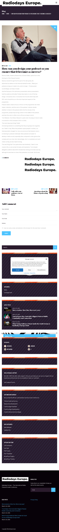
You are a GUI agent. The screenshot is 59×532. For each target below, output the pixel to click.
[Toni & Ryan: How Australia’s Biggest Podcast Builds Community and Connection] (7, 316)
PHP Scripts (7, 451)
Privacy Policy (32, 273)
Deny (29, 270)
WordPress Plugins (9, 456)
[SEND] (53, 490)
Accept (17, 270)
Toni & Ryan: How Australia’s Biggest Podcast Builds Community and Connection (30, 317)
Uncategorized (8, 292)
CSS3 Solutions (8, 445)
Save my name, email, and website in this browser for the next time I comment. (25, 228)
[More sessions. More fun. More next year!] (7, 310)
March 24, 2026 (16, 308)
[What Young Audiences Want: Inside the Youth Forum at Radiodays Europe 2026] (7, 323)
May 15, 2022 (5, 65)
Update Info (7, 430)
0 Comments (6, 157)
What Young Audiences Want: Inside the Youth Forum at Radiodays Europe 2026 (31, 325)
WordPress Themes (9, 459)
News (7, 14)
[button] (46, 259)
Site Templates (8, 453)
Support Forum (49, 376)
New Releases (8, 427)
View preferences (41, 270)
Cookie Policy (26, 273)
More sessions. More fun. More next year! (26, 310)
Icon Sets (6, 448)
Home (3, 14)
